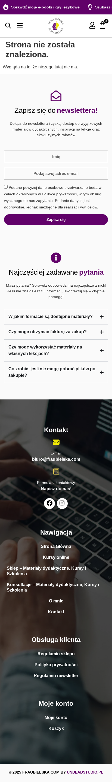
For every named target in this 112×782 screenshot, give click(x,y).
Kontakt (56, 612)
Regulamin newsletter (56, 675)
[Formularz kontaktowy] (56, 471)
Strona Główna (56, 546)
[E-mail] (56, 442)
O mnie (56, 601)
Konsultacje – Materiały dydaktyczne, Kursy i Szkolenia (53, 587)
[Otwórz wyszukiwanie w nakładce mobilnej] (8, 26)
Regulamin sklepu (56, 653)
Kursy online (56, 557)
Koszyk (56, 728)
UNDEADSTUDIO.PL (85, 772)
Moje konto (56, 717)
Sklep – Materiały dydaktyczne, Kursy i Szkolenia (46, 571)
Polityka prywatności (56, 664)
